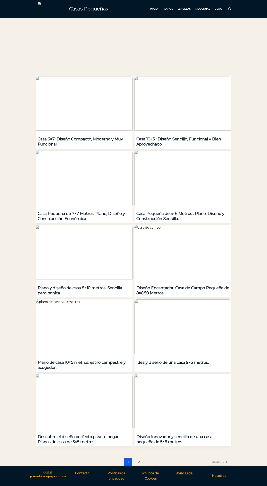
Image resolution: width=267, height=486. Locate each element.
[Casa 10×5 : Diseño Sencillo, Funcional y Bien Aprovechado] (182, 103)
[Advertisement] (133, 47)
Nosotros (219, 476)
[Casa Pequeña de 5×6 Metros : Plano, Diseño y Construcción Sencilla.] (182, 178)
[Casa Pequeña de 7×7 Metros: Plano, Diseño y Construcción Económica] (84, 178)
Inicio (154, 8)
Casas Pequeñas (88, 9)
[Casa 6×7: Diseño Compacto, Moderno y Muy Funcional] (84, 103)
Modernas (202, 8)
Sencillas (184, 8)
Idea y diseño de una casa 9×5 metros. (172, 362)
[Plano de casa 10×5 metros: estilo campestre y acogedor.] (84, 326)
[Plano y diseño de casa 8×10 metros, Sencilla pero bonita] (84, 252)
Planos (168, 8)
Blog (218, 8)
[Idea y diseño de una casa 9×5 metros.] (182, 326)
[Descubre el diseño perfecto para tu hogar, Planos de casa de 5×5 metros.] (84, 401)
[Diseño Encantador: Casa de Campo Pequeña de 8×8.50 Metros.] (182, 252)
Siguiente (218, 461)
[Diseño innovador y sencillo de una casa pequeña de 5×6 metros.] (182, 401)
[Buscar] (229, 8)
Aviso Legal (185, 473)
